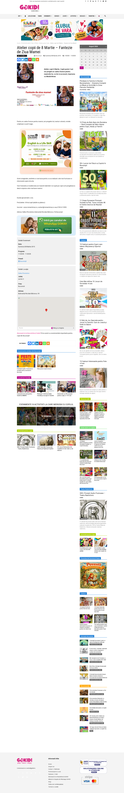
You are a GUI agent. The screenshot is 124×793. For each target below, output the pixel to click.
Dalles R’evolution (23, 273)
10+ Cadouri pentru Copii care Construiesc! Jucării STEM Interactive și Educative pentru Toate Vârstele (100, 627)
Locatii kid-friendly (24, 378)
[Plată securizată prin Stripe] (90, 780)
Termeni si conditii (53, 787)
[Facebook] (85, 1)
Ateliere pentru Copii (44, 43)
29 (89, 53)
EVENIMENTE (47, 16)
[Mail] (95, 1)
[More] (37, 59)
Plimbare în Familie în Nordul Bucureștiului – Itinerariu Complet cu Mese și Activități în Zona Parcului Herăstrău (93, 84)
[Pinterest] (98, 1)
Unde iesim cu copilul (88, 428)
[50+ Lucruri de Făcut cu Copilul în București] (93, 180)
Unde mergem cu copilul (86, 188)
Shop (49, 782)
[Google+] (88, 1)
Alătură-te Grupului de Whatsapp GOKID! (59, 779)
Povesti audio (83, 518)
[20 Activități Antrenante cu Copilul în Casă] (84, 710)
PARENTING (91, 16)
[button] (105, 16)
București (38, 56)
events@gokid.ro (30, 768)
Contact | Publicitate (54, 769)
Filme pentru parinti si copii (96, 694)
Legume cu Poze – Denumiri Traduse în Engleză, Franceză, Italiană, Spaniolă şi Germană (99, 415)
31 (97, 53)
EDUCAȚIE (82, 16)
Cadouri (82, 269)
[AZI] (26, 416)
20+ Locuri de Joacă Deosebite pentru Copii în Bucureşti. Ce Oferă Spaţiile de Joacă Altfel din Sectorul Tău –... (85, 480)
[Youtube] (106, 1)
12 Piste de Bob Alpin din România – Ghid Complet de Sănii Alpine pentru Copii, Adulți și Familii (93, 124)
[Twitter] (103, 1)
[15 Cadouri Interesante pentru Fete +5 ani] (93, 378)
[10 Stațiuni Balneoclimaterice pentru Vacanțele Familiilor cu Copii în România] (86, 435)
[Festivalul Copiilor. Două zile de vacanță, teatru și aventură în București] (26, 361)
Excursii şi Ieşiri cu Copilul (86, 110)
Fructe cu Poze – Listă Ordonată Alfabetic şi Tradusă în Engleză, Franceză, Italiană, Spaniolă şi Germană (85, 415)
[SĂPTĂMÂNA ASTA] (66, 416)
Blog (91, 731)
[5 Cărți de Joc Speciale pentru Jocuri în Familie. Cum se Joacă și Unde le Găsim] (93, 339)
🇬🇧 (99, 16)
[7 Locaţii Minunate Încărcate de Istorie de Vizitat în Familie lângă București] (86, 454)
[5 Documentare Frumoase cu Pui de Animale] (84, 692)
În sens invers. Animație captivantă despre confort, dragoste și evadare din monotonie (98, 650)
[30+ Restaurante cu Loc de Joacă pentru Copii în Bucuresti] (100, 471)
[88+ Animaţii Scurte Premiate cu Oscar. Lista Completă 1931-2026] (84, 660)
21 (97, 62)
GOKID (81, 128)
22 (101, 62)
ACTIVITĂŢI (73, 16)
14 (97, 59)
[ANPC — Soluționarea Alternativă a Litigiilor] (93, 762)
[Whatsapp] (33, 59)
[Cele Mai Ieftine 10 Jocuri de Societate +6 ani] (93, 298)
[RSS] (100, 1)
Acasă (18, 43)
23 (105, 62)
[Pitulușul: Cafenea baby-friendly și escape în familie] (46, 387)
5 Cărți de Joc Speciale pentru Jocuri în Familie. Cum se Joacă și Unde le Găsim (93, 322)
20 (93, 62)
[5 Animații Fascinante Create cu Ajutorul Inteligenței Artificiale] (84, 643)
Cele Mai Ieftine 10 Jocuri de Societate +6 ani (91, 282)
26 (89, 65)
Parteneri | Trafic (53, 774)
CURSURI (56, 16)
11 (85, 59)
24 (81, 65)
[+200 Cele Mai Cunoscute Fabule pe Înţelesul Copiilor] (46, 440)
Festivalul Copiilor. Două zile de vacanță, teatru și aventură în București (25, 370)
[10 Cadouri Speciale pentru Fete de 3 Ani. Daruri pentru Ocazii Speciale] (100, 601)
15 (101, 59)
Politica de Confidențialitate (55, 784)
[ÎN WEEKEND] (46, 416)
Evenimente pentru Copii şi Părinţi (29, 43)
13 (93, 59)
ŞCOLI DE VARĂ (32, 16)
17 (81, 62)
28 (85, 53)
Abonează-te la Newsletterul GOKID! (58, 776)
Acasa (50, 764)
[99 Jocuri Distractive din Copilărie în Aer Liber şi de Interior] (66, 440)
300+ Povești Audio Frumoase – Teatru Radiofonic (92, 494)
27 (81, 53)
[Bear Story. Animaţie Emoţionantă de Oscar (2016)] (84, 668)
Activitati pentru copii (25, 431)
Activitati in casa (94, 711)
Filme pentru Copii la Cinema (44, 368)
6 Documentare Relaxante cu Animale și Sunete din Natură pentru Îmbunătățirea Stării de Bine (98, 700)
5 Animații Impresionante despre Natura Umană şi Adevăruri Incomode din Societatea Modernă (98, 676)
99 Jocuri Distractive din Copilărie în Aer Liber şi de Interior (65, 448)
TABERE (40, 16)
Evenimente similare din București (29, 351)
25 (85, 65)
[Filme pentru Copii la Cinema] (46, 361)
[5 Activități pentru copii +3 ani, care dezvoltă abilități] (86, 542)
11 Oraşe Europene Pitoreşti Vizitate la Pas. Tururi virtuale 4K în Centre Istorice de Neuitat (92, 202)
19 (89, 62)
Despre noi (51, 766)
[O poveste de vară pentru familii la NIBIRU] (26, 387)
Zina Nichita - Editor (85, 89)
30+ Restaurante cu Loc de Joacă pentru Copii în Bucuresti (100, 479)
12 (89, 59)
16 (105, 59)
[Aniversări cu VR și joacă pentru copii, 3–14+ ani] (66, 387)
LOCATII (65, 16)
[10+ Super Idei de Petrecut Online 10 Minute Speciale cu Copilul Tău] (84, 729)
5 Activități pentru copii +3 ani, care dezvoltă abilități (85, 549)
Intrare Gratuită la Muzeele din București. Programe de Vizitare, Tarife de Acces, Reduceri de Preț (100, 444)
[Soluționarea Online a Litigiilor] (93, 770)
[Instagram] (90, 1)
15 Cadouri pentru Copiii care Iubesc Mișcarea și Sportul (91, 245)
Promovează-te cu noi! (54, 771)
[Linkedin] (93, 1)
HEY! (19, 16)
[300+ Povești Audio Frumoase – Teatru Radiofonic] (26, 440)
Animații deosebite (87, 636)
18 (85, 62)
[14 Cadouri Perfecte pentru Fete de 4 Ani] (86, 601)
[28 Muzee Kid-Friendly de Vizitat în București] (100, 454)
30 (93, 53)
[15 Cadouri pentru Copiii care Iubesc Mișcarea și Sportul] (93, 261)
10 (81, 59)
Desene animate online (95, 644)
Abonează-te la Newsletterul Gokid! (29, 333)
